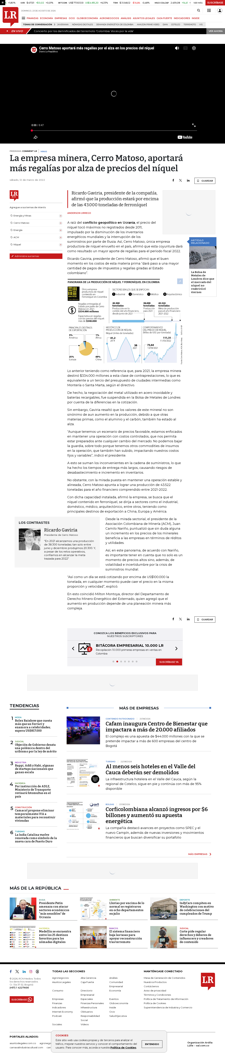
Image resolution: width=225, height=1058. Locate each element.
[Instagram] (32, 972)
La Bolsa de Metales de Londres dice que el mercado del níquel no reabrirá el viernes (202, 282)
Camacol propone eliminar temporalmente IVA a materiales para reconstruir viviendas (35, 815)
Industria (20, 762)
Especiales (87, 999)
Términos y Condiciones (157, 994)
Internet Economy (62, 1011)
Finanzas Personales (92, 1003)
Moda (18, 717)
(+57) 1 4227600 (19, 987)
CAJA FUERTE (164, 18)
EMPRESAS (61, 18)
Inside (112, 1007)
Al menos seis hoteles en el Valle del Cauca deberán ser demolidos (150, 769)
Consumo (57, 990)
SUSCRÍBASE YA (169, 661)
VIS (200, 24)
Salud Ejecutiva (118, 1015)
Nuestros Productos (155, 982)
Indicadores (59, 1007)
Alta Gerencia (88, 977)
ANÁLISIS (126, 18)
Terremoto (190, 24)
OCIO (72, 18)
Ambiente (114, 900)
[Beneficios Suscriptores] (209, 11)
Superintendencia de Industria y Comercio (168, 1007)
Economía (115, 990)
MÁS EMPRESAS (197, 854)
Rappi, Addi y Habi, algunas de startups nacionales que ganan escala (34, 769)
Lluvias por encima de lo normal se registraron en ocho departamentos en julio (126, 908)
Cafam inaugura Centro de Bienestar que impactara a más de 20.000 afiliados (157, 727)
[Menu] (24, 18)
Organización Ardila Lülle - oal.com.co (200, 1044)
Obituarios (87, 1011)
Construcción (23, 807)
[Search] (198, 10)
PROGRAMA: (23, 151)
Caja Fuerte (87, 982)
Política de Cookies (123, 1047)
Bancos (113, 928)
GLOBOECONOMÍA (87, 18)
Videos (85, 1024)
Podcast (57, 1015)
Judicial (19, 741)
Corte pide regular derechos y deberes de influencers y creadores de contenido (196, 937)
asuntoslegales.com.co (23, 1043)
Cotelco (175, 24)
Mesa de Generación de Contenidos (164, 977)
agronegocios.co (49, 1043)
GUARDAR (207, 180)
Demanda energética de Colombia (114, 24)
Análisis (113, 977)
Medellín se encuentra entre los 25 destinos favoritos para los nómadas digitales (55, 937)
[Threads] (39, 972)
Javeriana (63, 24)
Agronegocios (60, 977)
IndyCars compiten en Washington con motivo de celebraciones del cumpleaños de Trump (197, 908)
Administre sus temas (26, 256)
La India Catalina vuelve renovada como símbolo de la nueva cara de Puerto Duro (36, 838)
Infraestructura (89, 1007)
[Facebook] (173, 180)
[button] (72, 649)
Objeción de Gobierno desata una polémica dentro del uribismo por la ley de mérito (36, 748)
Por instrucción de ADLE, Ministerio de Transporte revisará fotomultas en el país (33, 791)
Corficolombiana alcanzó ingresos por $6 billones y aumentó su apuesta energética (157, 815)
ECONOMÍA (46, 18)
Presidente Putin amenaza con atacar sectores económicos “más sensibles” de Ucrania (54, 910)
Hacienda (20, 783)
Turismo (20, 831)
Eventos (113, 999)
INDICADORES (182, 18)
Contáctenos (151, 986)
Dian (165, 24)
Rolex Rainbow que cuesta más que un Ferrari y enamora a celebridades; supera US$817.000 (33, 726)
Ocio (112, 1011)
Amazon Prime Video (148, 24)
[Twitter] (180, 180)
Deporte (185, 900)
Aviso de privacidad (155, 990)
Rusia (42, 900)
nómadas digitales (82, 24)
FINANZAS (32, 18)
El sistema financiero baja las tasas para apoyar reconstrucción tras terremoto (125, 937)
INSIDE (196, 18)
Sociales (57, 1024)
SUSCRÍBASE (215, 2)
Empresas (57, 999)
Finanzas (57, 1003)
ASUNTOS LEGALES (144, 18)
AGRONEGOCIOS (109, 18)
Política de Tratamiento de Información (166, 999)
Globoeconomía (118, 1003)
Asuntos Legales (61, 982)
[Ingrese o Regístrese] (219, 10)
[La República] (10, 17)
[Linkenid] (25, 972)
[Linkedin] (188, 180)
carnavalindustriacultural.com (26, 1047)
